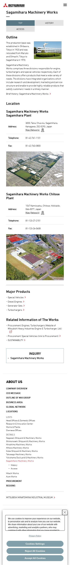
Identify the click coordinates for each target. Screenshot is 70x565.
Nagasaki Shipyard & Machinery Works (23, 438)
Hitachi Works (12, 473)
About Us (14, 382)
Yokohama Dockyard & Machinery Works (24, 457)
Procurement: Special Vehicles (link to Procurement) (33, 336)
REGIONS (10, 485)
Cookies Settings (35, 543)
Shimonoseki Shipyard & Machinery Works (25, 441)
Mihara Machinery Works (17, 447)
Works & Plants (13, 427)
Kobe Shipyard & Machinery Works (22, 451)
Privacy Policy (35, 536)
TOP (20, 23)
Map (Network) (33, 129)
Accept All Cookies (35, 558)
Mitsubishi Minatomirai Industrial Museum (29, 497)
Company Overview (16, 388)
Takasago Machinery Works (18, 454)
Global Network (16, 406)
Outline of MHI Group (18, 397)
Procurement (14, 481)
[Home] (13, 4)
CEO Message (13, 393)
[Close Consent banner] (64, 512)
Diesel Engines (15, 301)
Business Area (14, 402)
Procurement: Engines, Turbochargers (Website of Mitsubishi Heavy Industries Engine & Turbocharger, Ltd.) (35, 327)
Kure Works (11, 476)
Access (20, 29)
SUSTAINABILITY (15, 340)
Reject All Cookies (35, 551)
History (49, 23)
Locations (12, 411)
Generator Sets (15, 305)
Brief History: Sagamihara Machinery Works (27, 93)
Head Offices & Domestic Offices (20, 420)
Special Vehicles (16, 297)
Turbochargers (15, 309)
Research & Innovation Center (19, 423)
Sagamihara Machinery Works (27, 358)
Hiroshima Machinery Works (19, 444)
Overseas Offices (13, 430)
